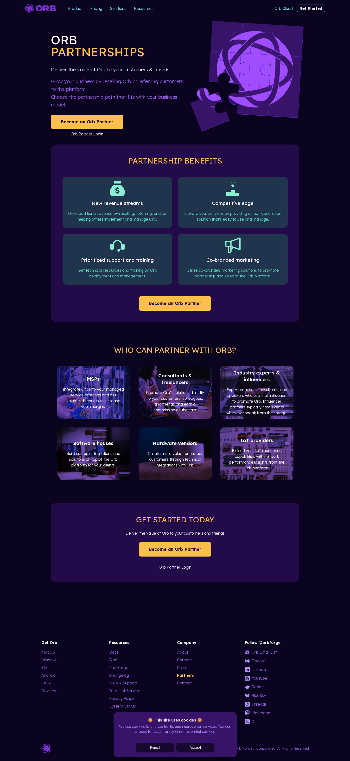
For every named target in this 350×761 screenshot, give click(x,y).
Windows (49, 659)
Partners (185, 675)
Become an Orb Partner (87, 122)
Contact (184, 683)
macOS (48, 652)
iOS (44, 667)
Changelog (119, 675)
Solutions (118, 8)
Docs (114, 652)
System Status (122, 706)
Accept (195, 747)
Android (48, 675)
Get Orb (49, 642)
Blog (113, 659)
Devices (48, 690)
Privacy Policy (121, 698)
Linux (46, 683)
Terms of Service (124, 690)
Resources (143, 8)
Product (75, 8)
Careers (184, 659)
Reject (155, 747)
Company (186, 642)
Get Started (311, 8)
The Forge (118, 667)
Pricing (96, 8)
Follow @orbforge (262, 642)
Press (182, 667)
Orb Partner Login (87, 133)
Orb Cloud (283, 8)
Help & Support (123, 683)
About (182, 652)
